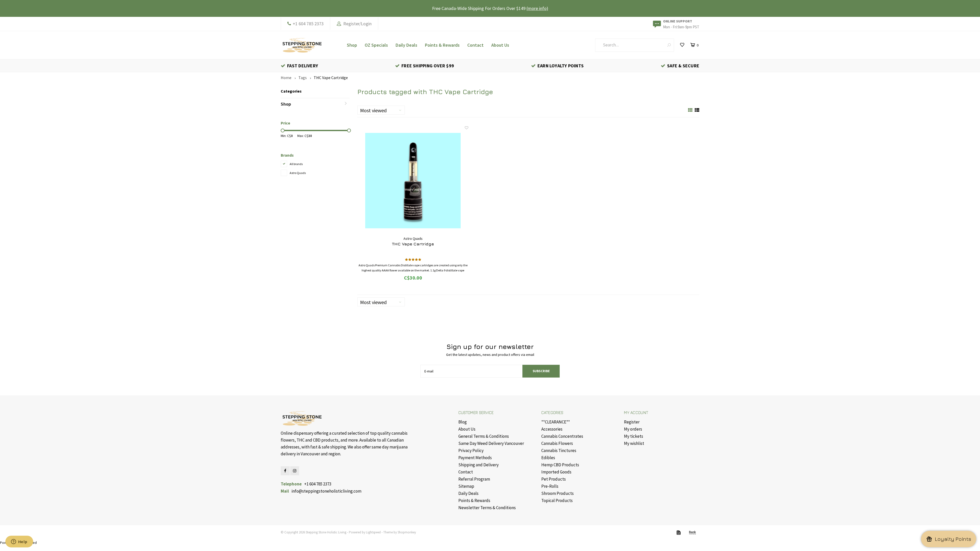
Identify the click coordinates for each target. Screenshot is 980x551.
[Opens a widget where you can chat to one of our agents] (19, 542)
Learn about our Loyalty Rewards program (510, 8)
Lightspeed (373, 532)
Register (632, 422)
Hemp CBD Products (560, 465)
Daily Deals (406, 45)
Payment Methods (475, 457)
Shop (352, 45)
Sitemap (466, 486)
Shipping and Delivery (478, 465)
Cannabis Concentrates (562, 436)
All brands (296, 164)
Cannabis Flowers (557, 443)
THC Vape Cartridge (331, 77)
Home (286, 77)
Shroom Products (557, 493)
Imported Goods (556, 472)
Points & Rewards (442, 45)
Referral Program (474, 479)
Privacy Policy (471, 450)
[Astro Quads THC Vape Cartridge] (413, 180)
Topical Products (557, 500)
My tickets (633, 436)
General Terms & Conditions (483, 436)
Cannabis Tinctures (558, 450)
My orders (633, 429)
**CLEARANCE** (555, 422)
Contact (475, 45)
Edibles (548, 457)
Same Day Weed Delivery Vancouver (491, 443)
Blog (462, 422)
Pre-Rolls (549, 486)
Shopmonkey (407, 532)
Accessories (551, 429)
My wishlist (634, 443)
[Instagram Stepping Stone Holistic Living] (294, 470)
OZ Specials (376, 45)
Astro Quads (298, 173)
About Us (500, 45)
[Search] (669, 45)
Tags (302, 77)
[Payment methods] (678, 532)
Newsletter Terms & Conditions (487, 507)
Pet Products (553, 479)
